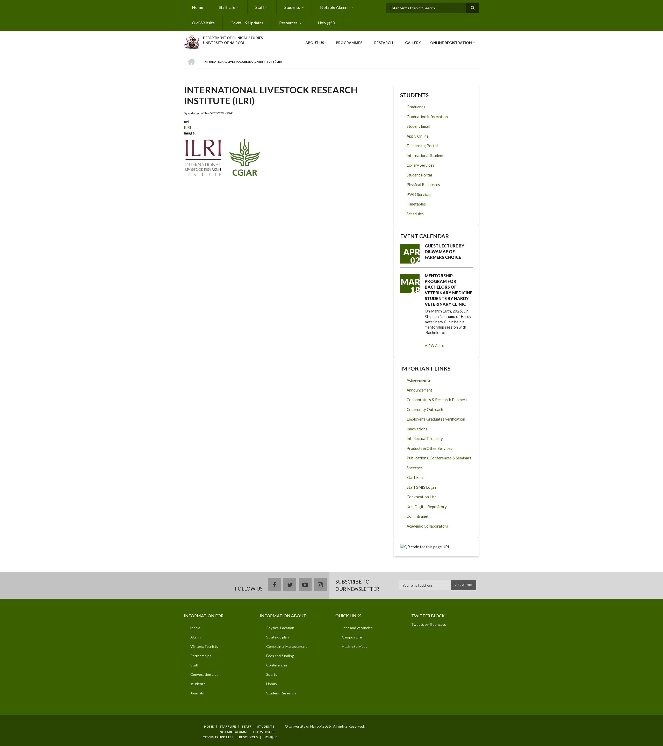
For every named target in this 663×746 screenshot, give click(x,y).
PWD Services (419, 194)
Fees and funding (280, 655)
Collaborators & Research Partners (437, 399)
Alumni (195, 637)
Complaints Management (286, 646)
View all (433, 345)
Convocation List (421, 496)
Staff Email (416, 477)
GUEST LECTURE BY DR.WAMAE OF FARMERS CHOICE (444, 251)
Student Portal (419, 175)
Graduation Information (427, 116)
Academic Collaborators (427, 526)
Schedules (415, 213)
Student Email (418, 126)
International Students (426, 155)
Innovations (417, 429)
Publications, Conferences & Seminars (439, 458)
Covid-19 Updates (246, 22)
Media (195, 628)
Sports (271, 674)
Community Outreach (425, 409)
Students (292, 7)
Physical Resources (423, 184)
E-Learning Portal (422, 145)
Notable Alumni (334, 7)
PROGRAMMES (349, 42)
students (197, 683)
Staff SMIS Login (421, 487)
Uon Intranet (418, 516)
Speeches (415, 467)
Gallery (413, 42)
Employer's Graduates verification (436, 419)
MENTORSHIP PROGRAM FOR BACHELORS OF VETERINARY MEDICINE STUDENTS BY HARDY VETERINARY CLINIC (448, 290)
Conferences (276, 665)
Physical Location (280, 628)
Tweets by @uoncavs (428, 624)
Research (383, 42)
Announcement (419, 390)
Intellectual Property (425, 438)
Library (271, 683)
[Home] (191, 41)
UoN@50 (326, 22)
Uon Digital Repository (427, 506)
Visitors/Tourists (204, 646)
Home (197, 7)
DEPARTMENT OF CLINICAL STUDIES (233, 38)
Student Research (281, 693)
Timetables (416, 204)
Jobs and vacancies (357, 628)
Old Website (203, 22)
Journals (197, 693)
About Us (314, 42)
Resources (288, 22)
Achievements (419, 380)
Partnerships (200, 655)
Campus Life (352, 637)
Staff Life (227, 7)
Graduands (416, 106)
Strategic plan (277, 637)
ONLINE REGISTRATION (451, 42)
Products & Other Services (429, 448)
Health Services (354, 646)
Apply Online (418, 136)
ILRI (187, 127)
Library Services (420, 165)
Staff (259, 7)
